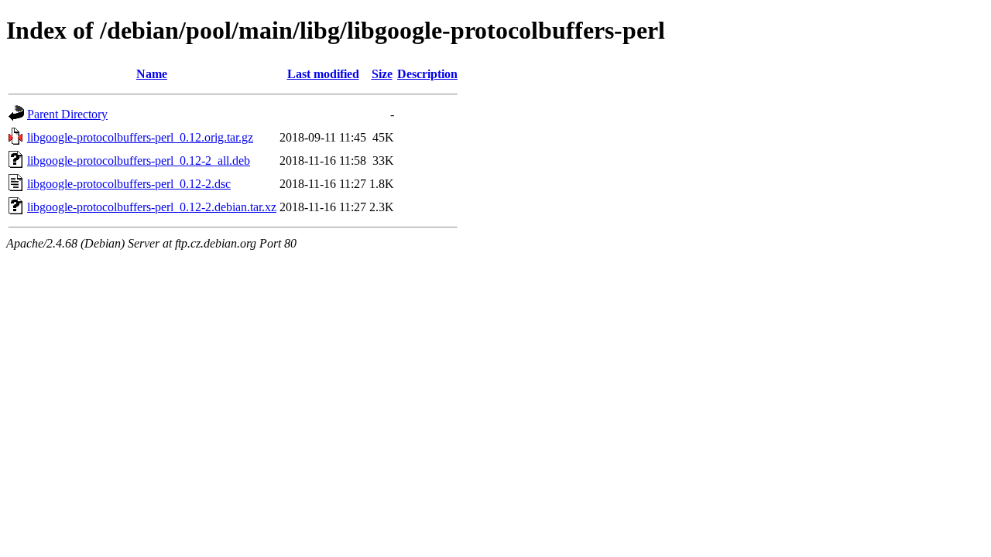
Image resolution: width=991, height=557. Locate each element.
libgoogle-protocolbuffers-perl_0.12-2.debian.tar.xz (151, 207)
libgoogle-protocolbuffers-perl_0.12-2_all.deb (138, 160)
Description (427, 73)
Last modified (323, 73)
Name (151, 73)
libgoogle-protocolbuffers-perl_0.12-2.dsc (129, 183)
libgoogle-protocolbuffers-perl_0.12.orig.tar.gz (140, 137)
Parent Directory (67, 114)
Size (382, 73)
